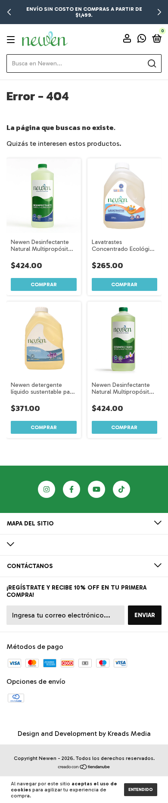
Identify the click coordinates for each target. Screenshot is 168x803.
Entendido (140, 789)
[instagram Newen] (46, 489)
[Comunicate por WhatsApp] (141, 40)
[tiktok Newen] (121, 489)
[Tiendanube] (84, 767)
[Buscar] (151, 63)
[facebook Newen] (71, 489)
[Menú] (12, 39)
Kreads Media (129, 733)
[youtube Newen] (96, 489)
